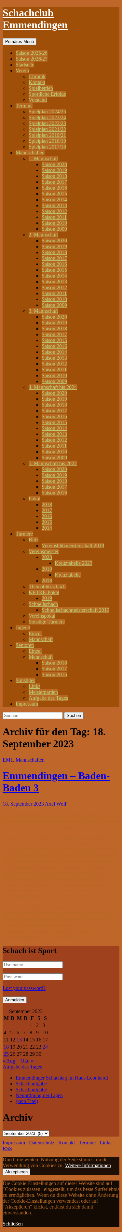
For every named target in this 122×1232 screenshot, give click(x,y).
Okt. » (27, 1061)
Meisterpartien (43, 692)
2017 (47, 510)
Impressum (27, 704)
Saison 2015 (54, 193)
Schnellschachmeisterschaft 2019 (75, 610)
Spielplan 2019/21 (47, 135)
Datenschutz (41, 1142)
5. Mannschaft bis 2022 (53, 463)
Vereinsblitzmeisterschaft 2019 (73, 545)
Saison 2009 (54, 229)
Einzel (35, 633)
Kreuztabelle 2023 (73, 563)
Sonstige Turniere (47, 621)
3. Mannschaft (43, 311)
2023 (47, 557)
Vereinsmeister (44, 551)
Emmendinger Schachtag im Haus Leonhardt (62, 1078)
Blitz (33, 539)
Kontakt (37, 82)
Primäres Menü (19, 41)
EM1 (8, 760)
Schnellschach (43, 604)
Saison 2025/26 (31, 53)
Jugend (23, 627)
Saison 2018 (54, 176)
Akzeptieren (16, 1171)
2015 (47, 522)
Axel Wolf (55, 804)
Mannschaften (30, 152)
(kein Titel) (27, 1101)
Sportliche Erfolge (47, 94)
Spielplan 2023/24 (47, 117)
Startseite (25, 64)
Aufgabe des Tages (48, 698)
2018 (47, 504)
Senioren (25, 645)
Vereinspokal (42, 616)
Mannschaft (41, 639)
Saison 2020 (54, 164)
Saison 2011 (54, 217)
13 (19, 1039)
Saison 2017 (54, 182)
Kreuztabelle (68, 575)
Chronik (37, 76)
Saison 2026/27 (31, 59)
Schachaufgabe (31, 1083)
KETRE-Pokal (44, 592)
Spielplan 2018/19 (47, 141)
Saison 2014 (54, 199)
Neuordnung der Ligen (39, 1095)
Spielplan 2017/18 (47, 147)
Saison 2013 (54, 205)
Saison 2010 (54, 223)
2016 (47, 516)
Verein (22, 70)
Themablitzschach (47, 586)
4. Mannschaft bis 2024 (53, 387)
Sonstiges (25, 680)
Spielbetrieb (41, 88)
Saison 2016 (54, 188)
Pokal (34, 498)
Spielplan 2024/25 (47, 111)
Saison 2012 (54, 211)
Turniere (24, 534)
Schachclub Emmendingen (35, 19)
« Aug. (10, 1061)
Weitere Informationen (88, 1165)
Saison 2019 (54, 170)
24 (45, 1047)
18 (6, 1047)
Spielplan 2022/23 (47, 123)
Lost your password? (24, 988)
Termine (24, 105)
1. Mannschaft (43, 158)
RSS (7, 1148)
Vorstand (38, 100)
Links (34, 686)
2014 (47, 528)
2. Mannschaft (43, 234)
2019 (47, 569)
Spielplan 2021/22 (47, 129)
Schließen (13, 1223)
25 (6, 1054)
